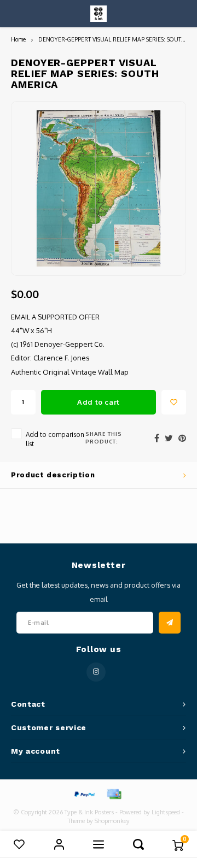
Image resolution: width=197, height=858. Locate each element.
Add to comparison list (55, 439)
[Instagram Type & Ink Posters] (96, 672)
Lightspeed (166, 812)
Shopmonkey (112, 821)
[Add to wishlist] (173, 402)
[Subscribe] (170, 623)
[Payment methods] (84, 793)
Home (18, 39)
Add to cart (98, 402)
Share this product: (103, 437)
